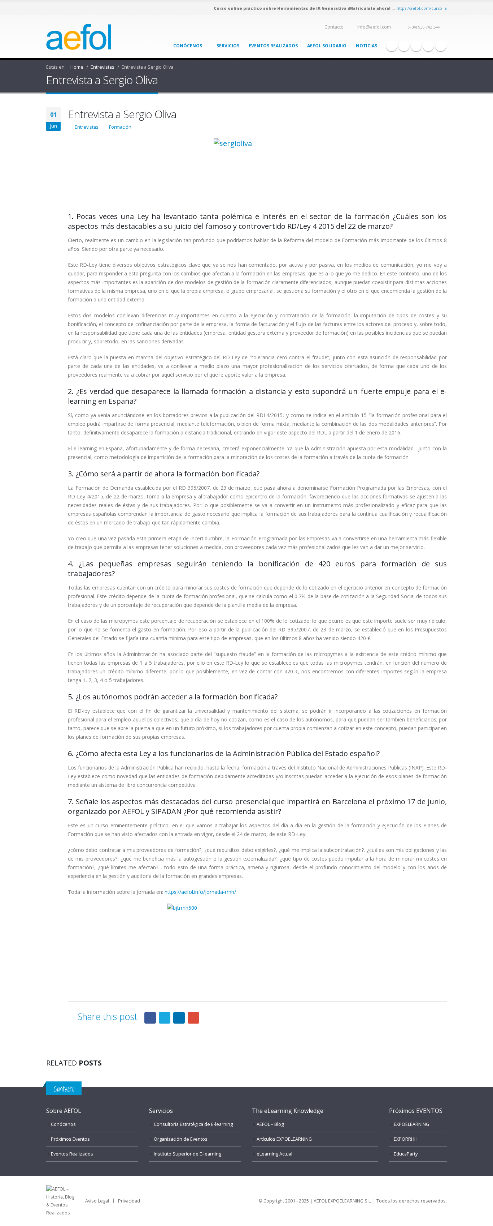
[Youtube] (416, 45)
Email (193, 1018)
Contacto (334, 27)
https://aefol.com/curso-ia (422, 8)
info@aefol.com (374, 27)
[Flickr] (440, 45)
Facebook (150, 1018)
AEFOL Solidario (326, 46)
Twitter (164, 1018)
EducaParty (406, 1154)
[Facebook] (391, 45)
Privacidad (129, 1201)
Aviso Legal (97, 1201)
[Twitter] (403, 45)
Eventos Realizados (273, 46)
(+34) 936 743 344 (424, 27)
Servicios (228, 46)
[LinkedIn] (428, 45)
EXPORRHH (406, 1139)
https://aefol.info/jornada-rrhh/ (200, 891)
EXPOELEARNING (411, 1124)
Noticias (366, 46)
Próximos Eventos (70, 1139)
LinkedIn (179, 1018)
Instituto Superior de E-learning (187, 1154)
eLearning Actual (274, 1154)
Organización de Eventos (181, 1139)
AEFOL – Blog (270, 1124)
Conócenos (187, 46)
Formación (120, 127)
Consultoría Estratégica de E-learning (193, 1124)
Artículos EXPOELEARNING (284, 1139)
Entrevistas (87, 127)
